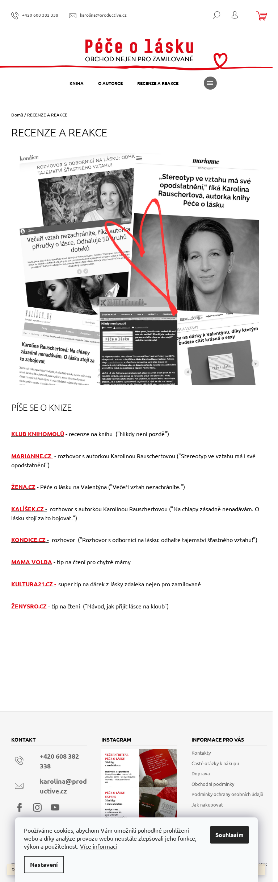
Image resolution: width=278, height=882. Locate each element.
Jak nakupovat (207, 804)
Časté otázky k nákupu (215, 763)
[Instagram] (37, 807)
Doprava (200, 773)
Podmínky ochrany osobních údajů (227, 794)
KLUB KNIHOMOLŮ (37, 434)
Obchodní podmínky (212, 784)
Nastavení (44, 864)
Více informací (98, 846)
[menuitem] (76, 83)
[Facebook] (19, 807)
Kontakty (201, 753)
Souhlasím (229, 834)
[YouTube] (55, 807)
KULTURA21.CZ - (33, 584)
